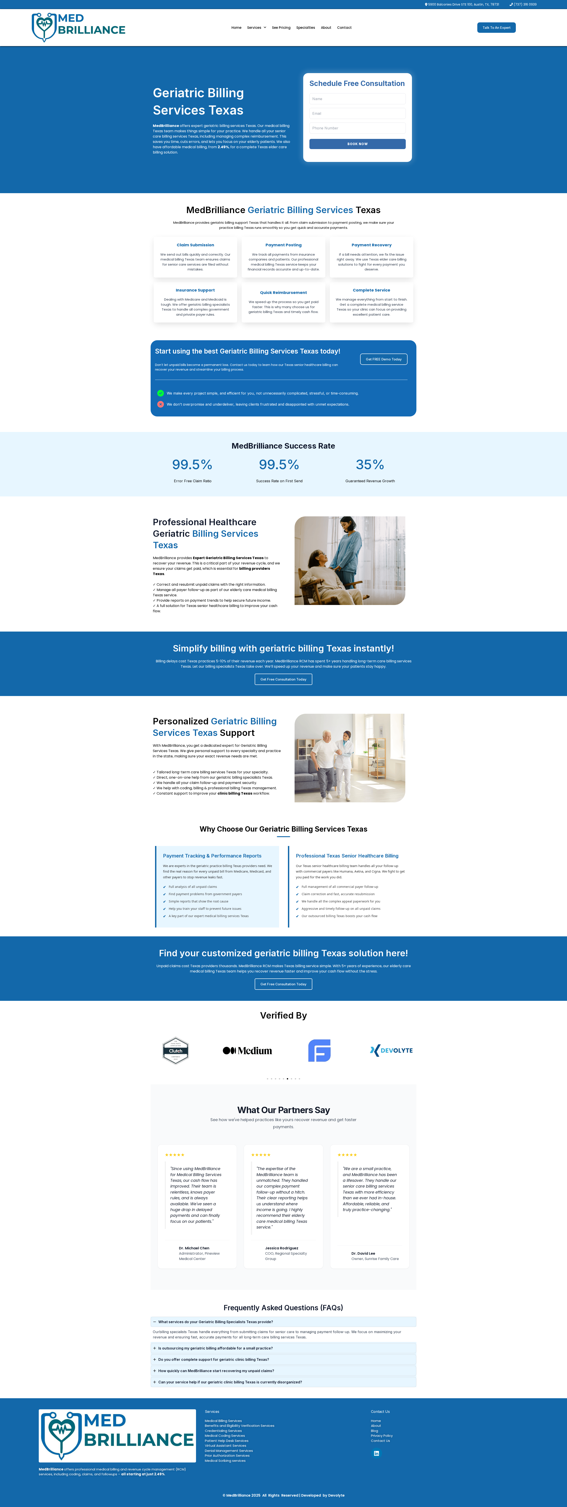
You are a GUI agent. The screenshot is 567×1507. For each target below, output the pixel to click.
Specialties (305, 27)
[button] (256, 27)
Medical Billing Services (223, 1420)
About (326, 27)
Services (254, 27)
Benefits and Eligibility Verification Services (239, 1425)
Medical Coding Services (225, 1435)
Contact (344, 27)
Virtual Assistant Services (225, 1445)
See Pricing (281, 27)
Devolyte (336, 1495)
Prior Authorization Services (227, 1455)
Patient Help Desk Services (227, 1440)
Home (236, 27)
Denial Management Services (229, 1450)
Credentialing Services (223, 1430)
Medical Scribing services (225, 1460)
